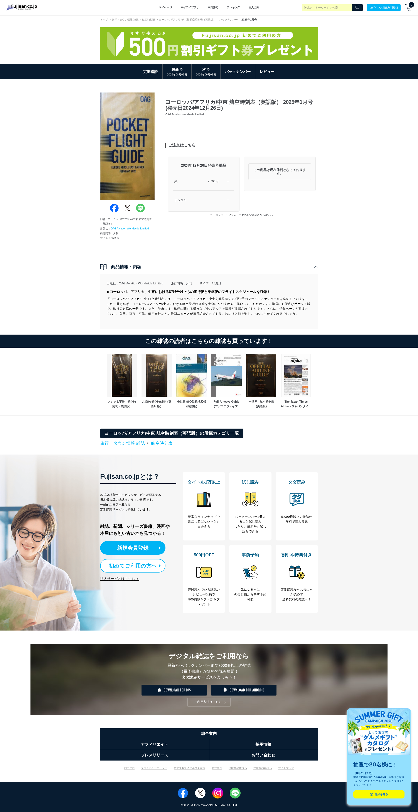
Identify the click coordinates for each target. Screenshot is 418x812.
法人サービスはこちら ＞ (119, 579)
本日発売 (213, 7)
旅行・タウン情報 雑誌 (125, 19)
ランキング (233, 7)
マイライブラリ (190, 7)
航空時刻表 (148, 19)
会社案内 (217, 767)
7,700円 (213, 181)
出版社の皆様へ (238, 767)
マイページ (165, 7)
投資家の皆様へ (262, 767)
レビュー (267, 72)
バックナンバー (228, 19)
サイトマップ (286, 767)
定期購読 (150, 72)
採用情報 (263, 744)
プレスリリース (154, 755)
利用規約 (129, 767)
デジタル (180, 200)
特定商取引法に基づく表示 (189, 767)
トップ (104, 19)
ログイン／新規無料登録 (383, 7)
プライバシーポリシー (154, 767)
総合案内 (209, 733)
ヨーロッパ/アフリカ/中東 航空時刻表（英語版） (187, 19)
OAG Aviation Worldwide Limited (130, 228)
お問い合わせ (263, 755)
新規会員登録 (132, 548)
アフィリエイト (154, 744)
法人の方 (254, 7)
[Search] (357, 7)
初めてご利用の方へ (133, 566)
